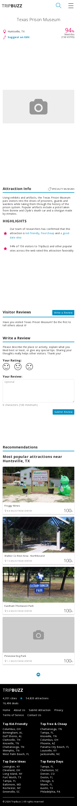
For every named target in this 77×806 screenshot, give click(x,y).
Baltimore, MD (12, 784)
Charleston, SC (49, 770)
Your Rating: (12, 360)
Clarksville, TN (11, 739)
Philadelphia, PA (50, 791)
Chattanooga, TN (13, 747)
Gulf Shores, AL (12, 736)
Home (6, 710)
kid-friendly (32, 233)
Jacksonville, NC (50, 754)
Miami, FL (46, 784)
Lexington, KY (11, 766)
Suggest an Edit (19, 37)
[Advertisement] (38, 63)
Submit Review (63, 412)
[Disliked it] (29, 366)
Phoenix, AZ (47, 743)
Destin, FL (46, 777)
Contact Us (34, 715)
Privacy (58, 710)
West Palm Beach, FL (16, 754)
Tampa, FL (47, 732)
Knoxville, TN (11, 743)
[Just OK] (17, 366)
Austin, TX (46, 788)
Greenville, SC (11, 791)
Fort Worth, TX (12, 777)
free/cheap (47, 233)
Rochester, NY (12, 788)
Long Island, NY (12, 773)
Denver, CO (47, 773)
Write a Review (63, 312)
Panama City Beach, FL (54, 747)
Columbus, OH (12, 729)
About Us (19, 710)
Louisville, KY (48, 750)
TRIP (12, 6)
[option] (38, 106)
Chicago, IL (47, 781)
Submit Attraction (40, 710)
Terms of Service (13, 715)
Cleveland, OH (11, 770)
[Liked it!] (6, 366)
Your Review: (12, 376)
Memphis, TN (11, 750)
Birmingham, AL (13, 732)
